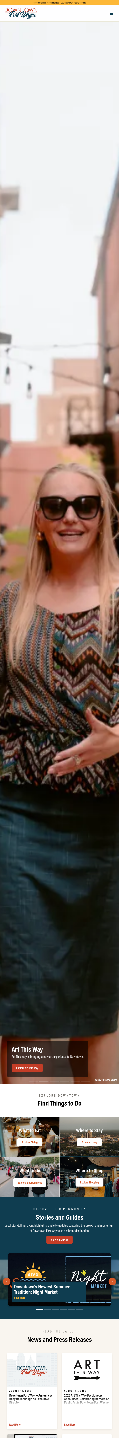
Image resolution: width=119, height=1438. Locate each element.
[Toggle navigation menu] (111, 13)
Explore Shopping (89, 1182)
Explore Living (89, 1142)
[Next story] (112, 1281)
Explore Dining (24, 1068)
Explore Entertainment (30, 1182)
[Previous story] (6, 1281)
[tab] (39, 1309)
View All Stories (59, 1240)
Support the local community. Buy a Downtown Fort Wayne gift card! (59, 2)
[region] (59, 544)
